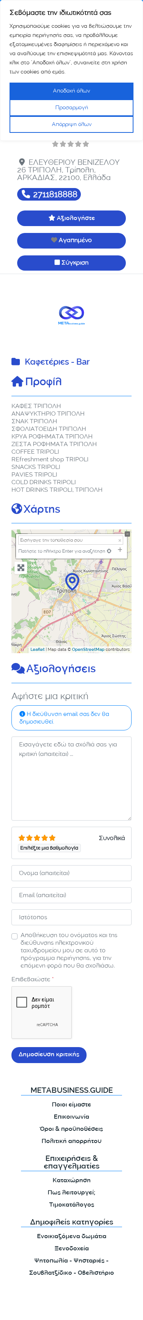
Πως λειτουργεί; (71, 1193)
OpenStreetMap (88, 650)
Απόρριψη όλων (72, 124)
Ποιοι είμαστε (71, 1105)
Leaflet (38, 650)
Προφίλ (43, 382)
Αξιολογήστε (76, 218)
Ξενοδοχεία (72, 1249)
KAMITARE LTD (80, 1307)
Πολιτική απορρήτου (71, 1141)
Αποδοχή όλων (71, 91)
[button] (20, 315)
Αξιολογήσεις (61, 669)
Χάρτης (42, 510)
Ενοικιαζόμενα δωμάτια (71, 1236)
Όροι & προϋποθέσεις (71, 1129)
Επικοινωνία (71, 1117)
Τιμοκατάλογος (71, 1205)
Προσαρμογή (71, 107)
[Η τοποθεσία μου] (109, 551)
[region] (71, 70)
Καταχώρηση (72, 1180)
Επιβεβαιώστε (32, 979)
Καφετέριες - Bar (57, 363)
